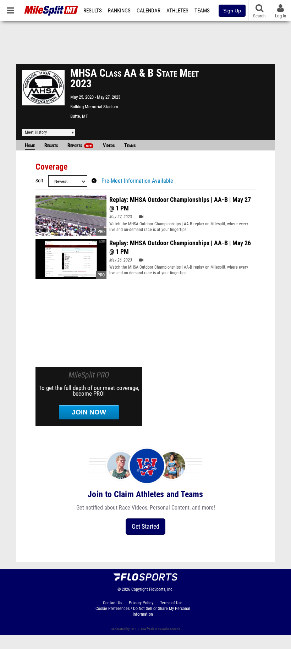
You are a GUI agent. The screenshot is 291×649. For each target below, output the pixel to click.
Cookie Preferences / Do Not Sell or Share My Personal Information (142, 611)
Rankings (119, 10)
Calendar (148, 10)
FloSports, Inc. (161, 589)
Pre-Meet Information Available (137, 181)
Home (30, 145)
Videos (109, 145)
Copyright (139, 589)
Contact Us (112, 602)
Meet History (36, 132)
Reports (79, 145)
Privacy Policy (141, 602)
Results (92, 10)
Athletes (177, 10)
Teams (202, 10)
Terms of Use (171, 602)
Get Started (145, 526)
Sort (39, 181)
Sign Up (232, 10)
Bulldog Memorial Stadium (94, 106)
